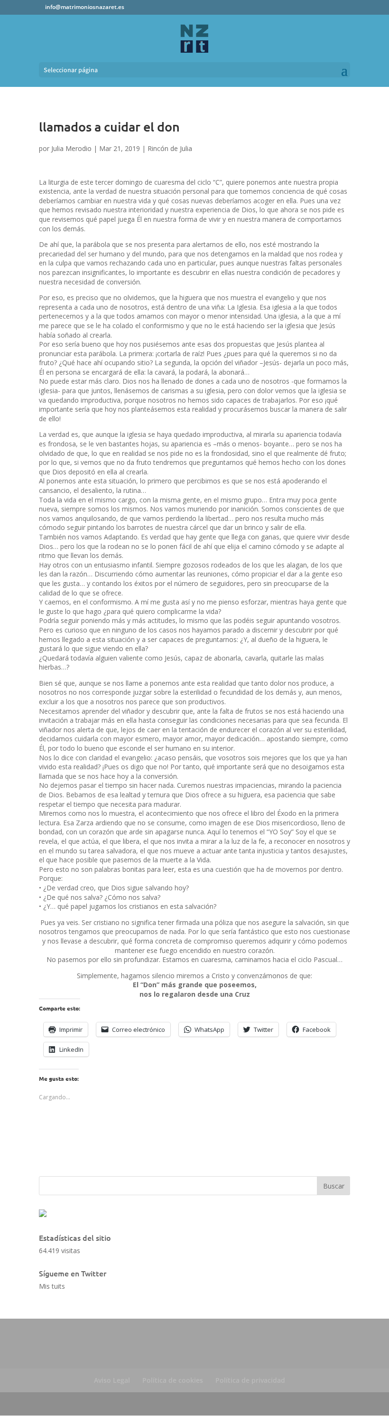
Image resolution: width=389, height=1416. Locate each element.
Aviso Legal (112, 1380)
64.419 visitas (59, 1250)
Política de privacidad (250, 1380)
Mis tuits (52, 1286)
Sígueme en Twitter (72, 1273)
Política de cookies (172, 1380)
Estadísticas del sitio (75, 1237)
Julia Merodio (71, 148)
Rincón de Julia (170, 148)
